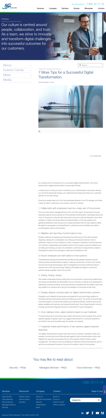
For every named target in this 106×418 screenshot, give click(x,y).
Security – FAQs (17, 368)
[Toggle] (31, 65)
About (7, 65)
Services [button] (40, 8)
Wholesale (89, 8)
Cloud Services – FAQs (88, 368)
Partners (65, 8)
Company (53, 8)
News (7, 75)
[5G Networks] (10, 6)
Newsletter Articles (54, 69)
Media (7, 80)
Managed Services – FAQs (53, 368)
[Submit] (80, 65)
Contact (101, 8)
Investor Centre (13, 70)
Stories (76, 8)
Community (42, 69)
